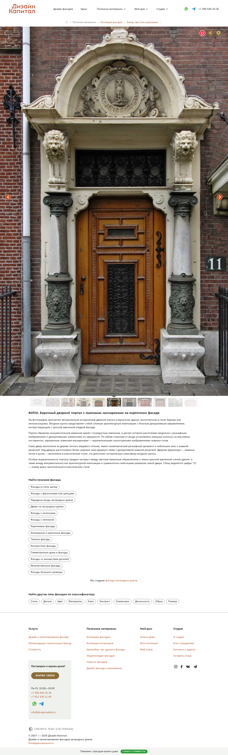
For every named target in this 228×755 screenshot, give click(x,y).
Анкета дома (147, 637)
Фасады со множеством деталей (50, 559)
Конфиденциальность (41, 743)
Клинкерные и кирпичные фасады (51, 532)
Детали (47, 601)
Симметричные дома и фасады (49, 552)
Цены (84, 8)
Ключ (91, 601)
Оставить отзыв (182, 655)
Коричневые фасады (43, 526)
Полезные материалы (110, 8)
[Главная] (67, 22)
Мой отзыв (146, 649)
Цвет (60, 601)
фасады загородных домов (121, 580)
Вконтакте (188, 666)
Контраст (105, 601)
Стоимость (34, 649)
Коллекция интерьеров (100, 643)
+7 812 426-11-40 (41, 696)
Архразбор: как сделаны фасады (106, 649)
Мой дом (139, 8)
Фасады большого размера (47, 572)
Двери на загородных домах (47, 506)
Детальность (142, 601)
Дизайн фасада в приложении (104, 668)
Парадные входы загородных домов (52, 500)
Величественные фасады (45, 565)
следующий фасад (219, 197)
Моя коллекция (149, 643)
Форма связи (45, 675)
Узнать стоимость (134, 751)
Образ (159, 601)
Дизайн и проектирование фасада (48, 637)
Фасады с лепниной (42, 519)
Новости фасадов (97, 661)
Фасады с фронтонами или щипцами (52, 493)
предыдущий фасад (8, 197)
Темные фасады (40, 539)
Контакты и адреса (184, 649)
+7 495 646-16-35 (209, 8)
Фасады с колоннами (43, 513)
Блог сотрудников (183, 643)
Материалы (75, 601)
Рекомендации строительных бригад (49, 643)
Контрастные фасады (43, 545)
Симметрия (122, 601)
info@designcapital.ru (43, 712)
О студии (178, 637)
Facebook (181, 666)
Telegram (195, 666)
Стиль (34, 601)
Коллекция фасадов (98, 637)
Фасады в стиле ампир (44, 486)
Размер (172, 601)
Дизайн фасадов (63, 8)
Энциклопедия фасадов (101, 655)
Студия (161, 8)
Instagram (175, 666)
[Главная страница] (23, 12)
